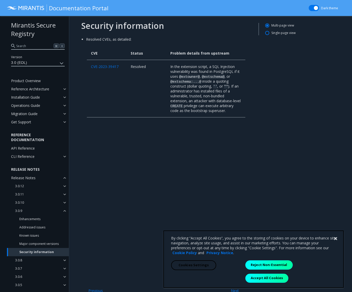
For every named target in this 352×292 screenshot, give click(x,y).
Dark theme (329, 8)
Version (16, 57)
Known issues (29, 235)
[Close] (335, 238)
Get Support (21, 121)
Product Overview (26, 80)
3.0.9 (18, 211)
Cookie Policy (184, 252)
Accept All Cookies (267, 278)
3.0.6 (18, 276)
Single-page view (283, 33)
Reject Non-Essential (269, 264)
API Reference (23, 148)
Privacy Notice (219, 252)
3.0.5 (18, 285)
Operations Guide (25, 105)
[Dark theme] (314, 8)
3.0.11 (19, 194)
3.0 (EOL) (19, 63)
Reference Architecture (30, 89)
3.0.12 (19, 186)
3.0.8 (18, 260)
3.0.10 (19, 202)
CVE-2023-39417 (105, 66)
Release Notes (23, 177)
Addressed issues (32, 227)
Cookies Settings (194, 265)
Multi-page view (282, 25)
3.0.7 (18, 268)
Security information (36, 252)
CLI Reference (23, 156)
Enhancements (29, 219)
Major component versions (39, 244)
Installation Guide (25, 97)
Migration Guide (24, 113)
